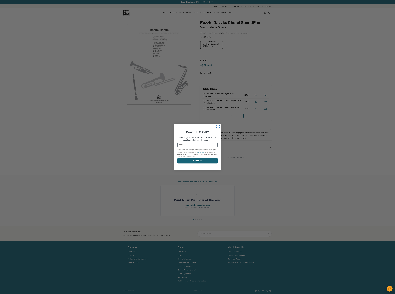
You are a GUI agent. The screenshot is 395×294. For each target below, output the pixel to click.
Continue (197, 160)
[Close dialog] (218, 126)
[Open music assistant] (390, 289)
